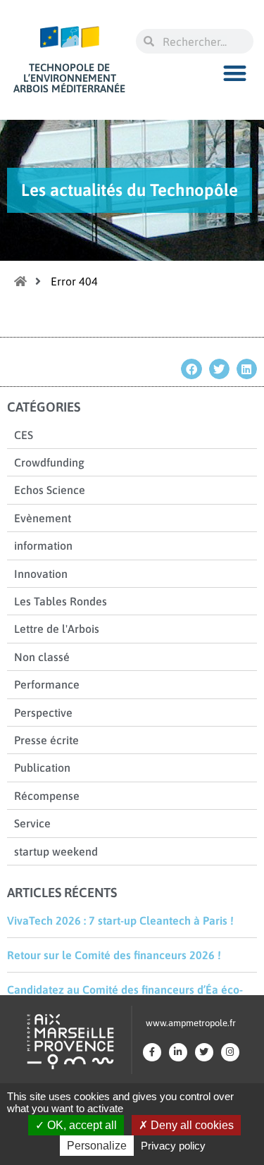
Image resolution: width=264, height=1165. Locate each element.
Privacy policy (173, 1146)
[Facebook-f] (152, 1052)
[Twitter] (204, 1052)
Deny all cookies (191, 1125)
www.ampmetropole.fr (191, 1023)
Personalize (97, 1146)
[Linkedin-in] (178, 1052)
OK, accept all (80, 1125)
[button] (235, 73)
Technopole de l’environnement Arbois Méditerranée (69, 77)
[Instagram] (230, 1052)
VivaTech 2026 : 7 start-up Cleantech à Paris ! (120, 920)
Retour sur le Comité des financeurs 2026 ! (114, 955)
